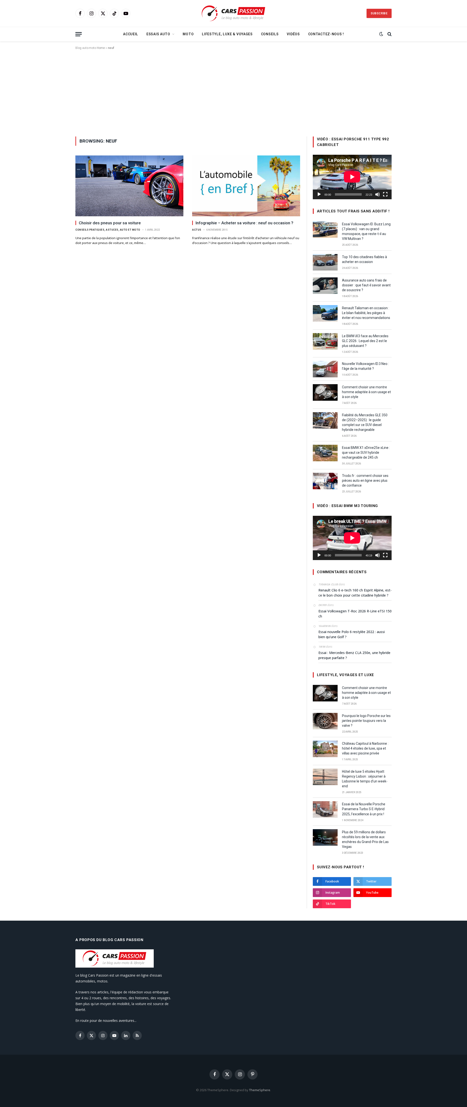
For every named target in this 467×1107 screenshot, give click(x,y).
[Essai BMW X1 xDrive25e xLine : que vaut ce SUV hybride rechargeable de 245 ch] (325, 453)
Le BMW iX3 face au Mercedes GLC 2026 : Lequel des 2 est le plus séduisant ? (365, 341)
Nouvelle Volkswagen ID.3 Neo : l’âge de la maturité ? (365, 366)
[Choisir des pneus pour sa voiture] (129, 185)
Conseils (270, 34)
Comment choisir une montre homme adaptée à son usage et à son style (366, 392)
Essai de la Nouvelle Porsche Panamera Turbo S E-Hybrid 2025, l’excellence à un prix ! (363, 809)
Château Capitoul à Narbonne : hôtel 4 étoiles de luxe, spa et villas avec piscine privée (365, 748)
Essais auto (158, 34)
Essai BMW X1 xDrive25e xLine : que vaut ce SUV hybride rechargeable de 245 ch (366, 452)
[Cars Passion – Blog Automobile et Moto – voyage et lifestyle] (233, 13)
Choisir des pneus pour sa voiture (110, 222)
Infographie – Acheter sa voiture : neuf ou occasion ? (244, 222)
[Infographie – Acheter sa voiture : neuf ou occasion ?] (246, 185)
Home (101, 48)
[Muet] (377, 194)
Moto (188, 34)
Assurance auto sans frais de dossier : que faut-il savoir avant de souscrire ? (366, 285)
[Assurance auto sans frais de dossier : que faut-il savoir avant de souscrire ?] (325, 285)
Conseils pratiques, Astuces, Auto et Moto (107, 229)
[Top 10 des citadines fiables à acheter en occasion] (325, 262)
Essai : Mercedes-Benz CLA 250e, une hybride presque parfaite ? (354, 655)
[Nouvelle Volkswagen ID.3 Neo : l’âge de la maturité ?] (325, 369)
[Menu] (78, 34)
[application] (352, 177)
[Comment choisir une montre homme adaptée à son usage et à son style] (325, 392)
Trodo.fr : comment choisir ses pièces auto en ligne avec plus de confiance (365, 480)
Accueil (130, 34)
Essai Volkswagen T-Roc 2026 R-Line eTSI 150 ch (355, 613)
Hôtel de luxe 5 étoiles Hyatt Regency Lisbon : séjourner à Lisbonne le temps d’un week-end (364, 779)
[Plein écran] (385, 194)
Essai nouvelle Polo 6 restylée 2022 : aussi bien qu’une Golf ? (351, 634)
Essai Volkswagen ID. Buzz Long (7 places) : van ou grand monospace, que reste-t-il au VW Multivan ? (366, 231)
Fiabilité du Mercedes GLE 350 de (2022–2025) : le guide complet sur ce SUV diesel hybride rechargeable (364, 422)
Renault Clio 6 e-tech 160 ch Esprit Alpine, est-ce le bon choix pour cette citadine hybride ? (355, 593)
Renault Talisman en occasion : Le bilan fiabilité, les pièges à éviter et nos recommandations (366, 313)
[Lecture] (319, 194)
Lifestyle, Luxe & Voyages (227, 34)
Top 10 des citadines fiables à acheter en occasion (364, 259)
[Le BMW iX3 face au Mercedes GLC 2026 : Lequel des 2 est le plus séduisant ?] (325, 341)
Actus (196, 229)
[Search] (389, 34)
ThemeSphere (259, 1090)
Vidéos (293, 34)
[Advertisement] (233, 92)
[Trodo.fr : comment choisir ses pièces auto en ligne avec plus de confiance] (325, 481)
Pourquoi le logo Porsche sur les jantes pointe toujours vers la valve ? (366, 720)
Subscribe (379, 13)
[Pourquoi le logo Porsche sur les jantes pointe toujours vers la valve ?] (325, 721)
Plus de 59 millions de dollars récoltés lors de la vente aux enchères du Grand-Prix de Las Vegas (365, 839)
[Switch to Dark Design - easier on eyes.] (381, 34)
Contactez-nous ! (326, 34)
